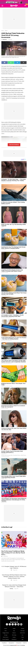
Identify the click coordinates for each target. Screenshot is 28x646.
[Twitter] (13, 624)
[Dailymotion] (21, 624)
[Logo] (14, 5)
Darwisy (11, 588)
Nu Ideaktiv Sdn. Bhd (13, 645)
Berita (6, 30)
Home (2, 30)
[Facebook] (7, 624)
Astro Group (23, 645)
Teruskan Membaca (14, 144)
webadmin (5, 39)
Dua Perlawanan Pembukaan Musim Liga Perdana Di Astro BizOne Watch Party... (13, 552)
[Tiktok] (15, 624)
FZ (1, 556)
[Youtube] (18, 624)
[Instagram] (10, 624)
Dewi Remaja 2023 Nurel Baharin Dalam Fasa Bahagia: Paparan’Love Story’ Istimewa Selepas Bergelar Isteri (14, 576)
